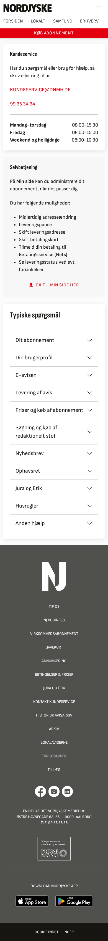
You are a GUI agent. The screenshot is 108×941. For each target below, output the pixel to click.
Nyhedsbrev (30, 453)
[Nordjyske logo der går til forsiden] (27, 8)
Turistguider (54, 756)
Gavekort (54, 647)
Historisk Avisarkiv (54, 715)
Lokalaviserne (54, 742)
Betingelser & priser (54, 674)
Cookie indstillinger (54, 932)
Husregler (27, 506)
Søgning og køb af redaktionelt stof (36, 431)
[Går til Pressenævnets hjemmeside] (54, 848)
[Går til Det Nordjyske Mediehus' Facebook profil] (40, 791)
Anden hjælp (30, 523)
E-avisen (26, 375)
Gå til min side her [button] (57, 285)
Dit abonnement (35, 340)
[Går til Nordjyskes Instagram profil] (54, 791)
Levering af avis (34, 392)
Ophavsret (28, 471)
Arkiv (54, 728)
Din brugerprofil (34, 357)
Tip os (54, 606)
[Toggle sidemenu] (99, 8)
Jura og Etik (29, 488)
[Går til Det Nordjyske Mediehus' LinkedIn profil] (67, 791)
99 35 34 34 (22, 104)
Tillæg (54, 769)
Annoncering (54, 661)
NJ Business (54, 620)
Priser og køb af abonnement (49, 410)
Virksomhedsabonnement (54, 633)
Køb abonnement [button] (54, 33)
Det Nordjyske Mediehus (62, 811)
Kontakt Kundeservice (54, 701)
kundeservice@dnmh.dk (40, 90)
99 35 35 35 (58, 822)
